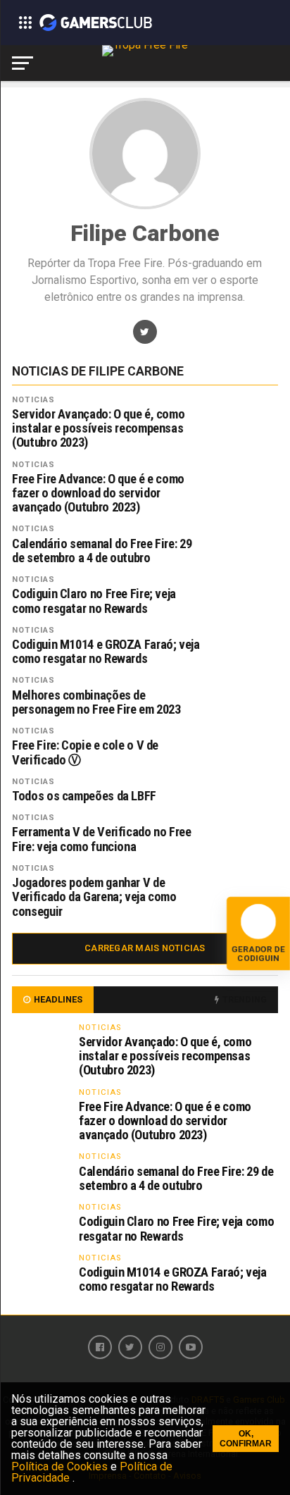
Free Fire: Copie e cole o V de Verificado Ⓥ (85, 752)
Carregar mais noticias (145, 948)
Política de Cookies (61, 1466)
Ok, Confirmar (246, 1439)
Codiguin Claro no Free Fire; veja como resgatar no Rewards (94, 601)
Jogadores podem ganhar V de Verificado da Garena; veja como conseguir (94, 897)
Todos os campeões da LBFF (84, 796)
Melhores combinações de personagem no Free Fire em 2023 (96, 702)
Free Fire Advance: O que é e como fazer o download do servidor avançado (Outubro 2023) (98, 493)
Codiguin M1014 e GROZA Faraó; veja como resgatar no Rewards (106, 652)
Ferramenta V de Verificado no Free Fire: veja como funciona (101, 839)
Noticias (33, 399)
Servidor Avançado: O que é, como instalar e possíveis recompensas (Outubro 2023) (98, 428)
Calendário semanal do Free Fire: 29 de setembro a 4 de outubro (101, 551)
